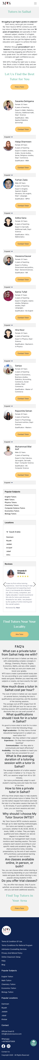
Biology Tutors (10, 514)
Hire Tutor (19, 634)
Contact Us (6, 1052)
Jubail (4, 1015)
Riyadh (4, 1008)
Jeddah (4, 1012)
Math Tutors (9, 500)
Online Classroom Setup (11, 957)
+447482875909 (8, 1041)
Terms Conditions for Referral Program (17, 945)
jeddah (9, 544)
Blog (3, 965)
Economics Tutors (12, 511)
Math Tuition (6, 980)
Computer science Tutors (15, 508)
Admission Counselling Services (14, 949)
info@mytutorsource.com (12, 1034)
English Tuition (7, 977)
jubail (8, 551)
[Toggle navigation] (35, 3)
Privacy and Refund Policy (12, 953)
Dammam (5, 1004)
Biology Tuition (7, 992)
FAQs (4, 961)
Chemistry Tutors (12, 505)
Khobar (4, 1019)
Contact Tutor (23, 129)
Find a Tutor (19, 87)
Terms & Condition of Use (12, 941)
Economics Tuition (9, 988)
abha (8, 555)
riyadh (9, 541)
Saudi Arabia (14, 532)
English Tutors (10, 497)
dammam (9, 537)
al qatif (9, 548)
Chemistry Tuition (8, 984)
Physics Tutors (11, 502)
